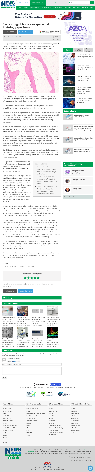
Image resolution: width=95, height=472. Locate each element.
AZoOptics (74, 416)
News (4, 413)
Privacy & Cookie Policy (56, 428)
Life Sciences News (47, 284)
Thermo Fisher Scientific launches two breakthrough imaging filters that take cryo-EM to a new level (8, 343)
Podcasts (5, 440)
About (51, 408)
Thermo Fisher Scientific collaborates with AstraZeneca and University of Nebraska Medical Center (23, 343)
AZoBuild (74, 428)
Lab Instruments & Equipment (35, 413)
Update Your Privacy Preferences (80, 457)
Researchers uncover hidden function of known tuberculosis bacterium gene (85, 57)
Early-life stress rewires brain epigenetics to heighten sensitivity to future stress (84, 90)
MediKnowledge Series (10, 425)
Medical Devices (8, 430)
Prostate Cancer (77, 188)
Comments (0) (7, 287)
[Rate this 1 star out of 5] (25, 278)
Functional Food (7, 411)
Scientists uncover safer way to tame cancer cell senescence (84, 100)
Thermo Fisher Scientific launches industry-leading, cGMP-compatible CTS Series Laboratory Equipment (38, 343)
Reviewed (56, 39)
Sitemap (51, 418)
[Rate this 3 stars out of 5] (31, 278)
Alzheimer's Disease (78, 179)
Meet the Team (53, 411)
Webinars (29, 425)
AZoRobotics (75, 418)
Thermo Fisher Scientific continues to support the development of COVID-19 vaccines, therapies (23, 322)
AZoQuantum (75, 425)
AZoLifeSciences (76, 430)
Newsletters (52, 416)
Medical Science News (33, 284)
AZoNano (74, 411)
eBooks (5, 435)
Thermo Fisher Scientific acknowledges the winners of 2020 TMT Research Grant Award (53, 343)
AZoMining (74, 423)
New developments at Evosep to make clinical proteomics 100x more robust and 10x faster (9, 321)
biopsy (22, 127)
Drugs (4, 433)
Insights (5, 423)
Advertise (52, 421)
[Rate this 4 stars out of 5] (35, 278)
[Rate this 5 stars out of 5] (38, 278)
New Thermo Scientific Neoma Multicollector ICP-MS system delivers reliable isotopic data (53, 321)
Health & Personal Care (10, 428)
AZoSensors (75, 421)
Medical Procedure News (17, 284)
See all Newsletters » (70, 197)
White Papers (7, 418)
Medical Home (23, 3)
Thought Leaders (8, 421)
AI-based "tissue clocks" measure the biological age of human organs (84, 78)
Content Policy (53, 430)
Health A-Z (6, 416)
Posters (5, 437)
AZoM (73, 408)
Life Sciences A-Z (31, 416)
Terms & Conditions (55, 425)
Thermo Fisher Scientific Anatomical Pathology (19, 266)
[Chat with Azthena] (90, 468)
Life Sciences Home (38, 3)
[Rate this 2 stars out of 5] (28, 278)
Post (4, 377)
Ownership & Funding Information (56, 433)
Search (51, 413)
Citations (7, 298)
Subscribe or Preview (78, 174)
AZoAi (73, 433)
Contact (51, 423)
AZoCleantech (75, 413)
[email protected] (17, 258)
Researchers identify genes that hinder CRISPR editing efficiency (85, 67)
